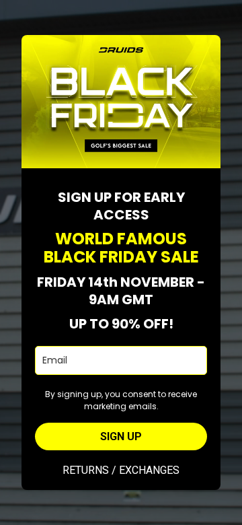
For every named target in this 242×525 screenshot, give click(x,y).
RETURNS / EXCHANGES (121, 470)
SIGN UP (121, 436)
